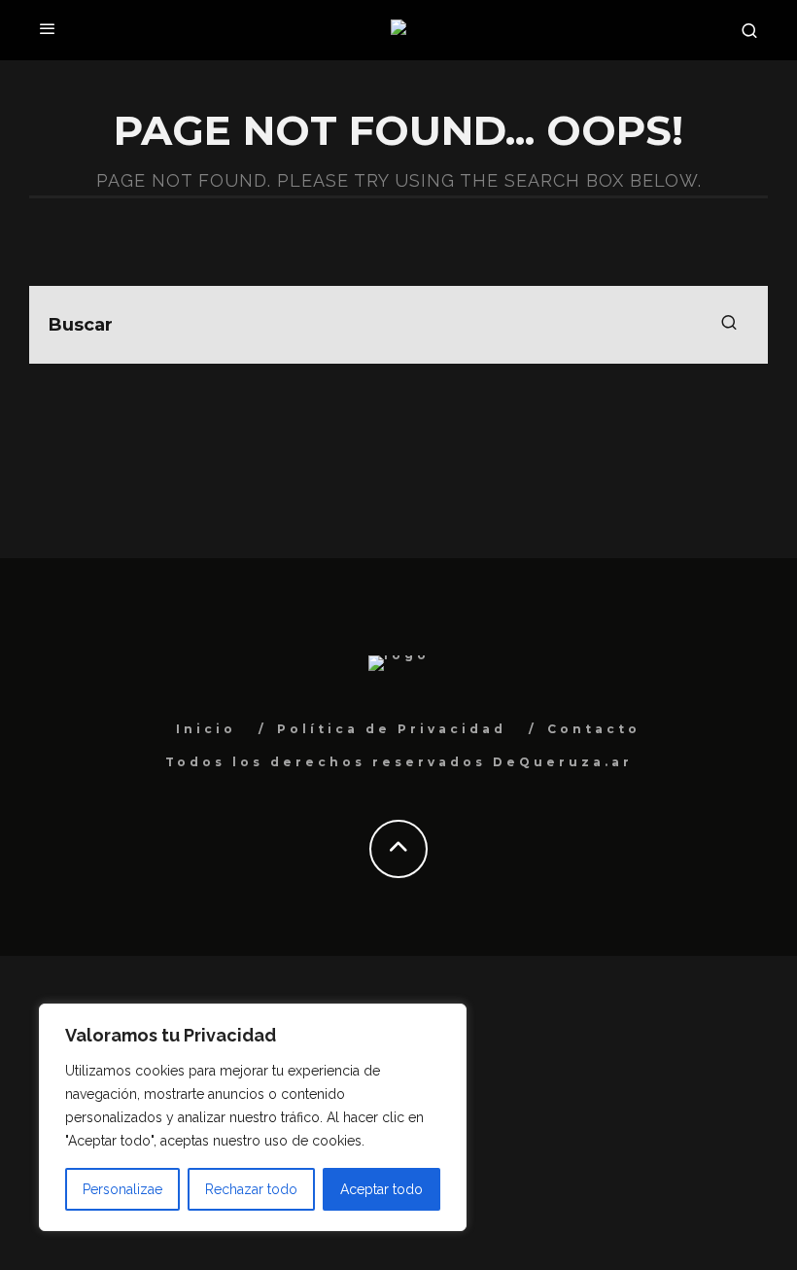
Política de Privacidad (391, 729)
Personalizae (122, 1189)
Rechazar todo (251, 1189)
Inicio (206, 729)
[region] (253, 1117)
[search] (729, 325)
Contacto (594, 729)
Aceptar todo (381, 1189)
